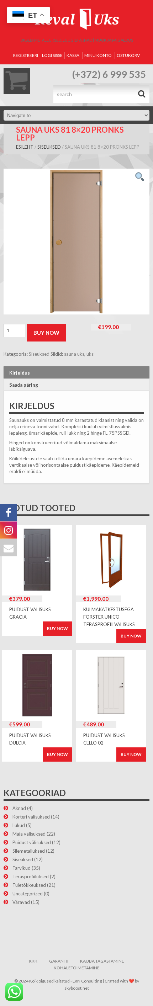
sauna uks (74, 354)
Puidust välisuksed (31, 842)
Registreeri (25, 55)
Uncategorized (27, 893)
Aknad (19, 808)
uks (90, 354)
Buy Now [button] (57, 628)
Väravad (21, 902)
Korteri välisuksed (31, 817)
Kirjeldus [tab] (19, 373)
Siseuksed (49, 147)
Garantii (58, 961)
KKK (33, 961)
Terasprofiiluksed (30, 876)
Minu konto (98, 55)
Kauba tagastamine (102, 961)
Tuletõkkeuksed (29, 885)
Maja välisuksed (29, 834)
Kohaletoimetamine (77, 967)
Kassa (73, 55)
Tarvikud (21, 868)
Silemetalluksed (28, 851)
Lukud (18, 825)
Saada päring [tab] (23, 385)
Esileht (24, 147)
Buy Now (46, 332)
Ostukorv (128, 55)
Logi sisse (52, 55)
